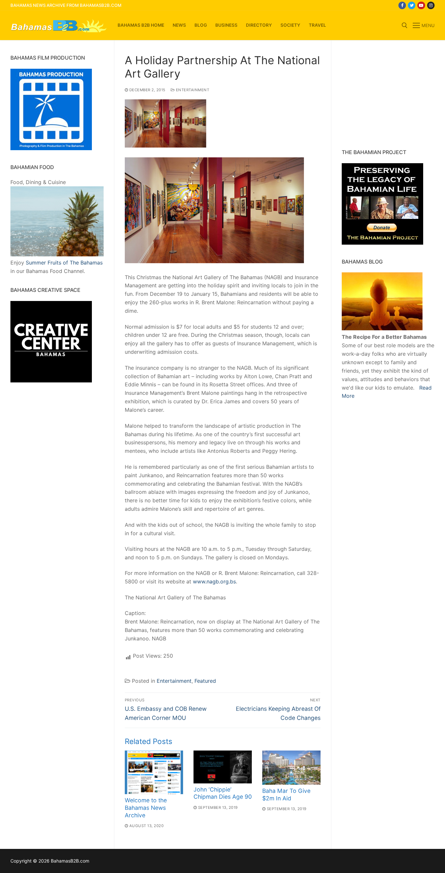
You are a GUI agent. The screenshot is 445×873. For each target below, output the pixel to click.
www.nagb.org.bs (214, 581)
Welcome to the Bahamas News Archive (146, 808)
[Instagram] (431, 5)
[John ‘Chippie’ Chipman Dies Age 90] (223, 767)
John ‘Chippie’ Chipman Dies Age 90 (223, 793)
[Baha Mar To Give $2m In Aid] (291, 768)
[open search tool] (405, 25)
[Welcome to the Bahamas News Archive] (154, 772)
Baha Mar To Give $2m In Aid (286, 794)
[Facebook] (402, 5)
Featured (205, 681)
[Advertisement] (382, 94)
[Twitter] (411, 5)
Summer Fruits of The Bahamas (64, 262)
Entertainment (192, 90)
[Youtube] (421, 5)
